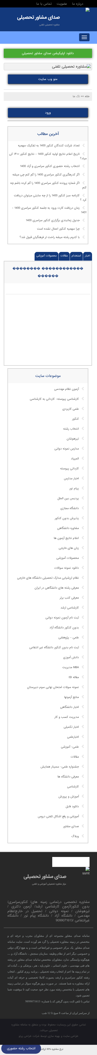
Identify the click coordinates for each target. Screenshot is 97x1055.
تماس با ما (44, 3)
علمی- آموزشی (70, 747)
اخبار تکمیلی (71, 727)
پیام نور (74, 488)
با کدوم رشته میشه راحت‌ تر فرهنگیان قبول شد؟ (50, 237)
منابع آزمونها (71, 697)
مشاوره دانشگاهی (68, 528)
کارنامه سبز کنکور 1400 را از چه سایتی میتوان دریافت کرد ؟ (50, 198)
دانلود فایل (72, 806)
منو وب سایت (47, 79)
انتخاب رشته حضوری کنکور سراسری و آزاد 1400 (50, 166)
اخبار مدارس (71, 478)
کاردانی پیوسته (69, 468)
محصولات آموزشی (46, 256)
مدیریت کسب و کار (66, 717)
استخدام (76, 256)
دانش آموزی (71, 657)
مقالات (64, 256)
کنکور (75, 419)
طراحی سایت (70, 1036)
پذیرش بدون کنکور (67, 518)
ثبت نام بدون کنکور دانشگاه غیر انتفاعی (54, 647)
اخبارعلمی (73, 737)
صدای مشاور (71, 826)
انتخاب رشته (71, 429)
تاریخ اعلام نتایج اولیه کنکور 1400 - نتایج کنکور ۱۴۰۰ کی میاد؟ (48, 156)
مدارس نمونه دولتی (66, 448)
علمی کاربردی (70, 409)
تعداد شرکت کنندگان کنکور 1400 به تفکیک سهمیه (49, 145)
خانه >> (85, 96)
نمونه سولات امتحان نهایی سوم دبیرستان (53, 687)
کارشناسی (73, 786)
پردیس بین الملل (68, 498)
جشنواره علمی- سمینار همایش (60, 767)
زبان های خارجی (69, 548)
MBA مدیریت (70, 667)
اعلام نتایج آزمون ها (66, 538)
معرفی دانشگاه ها (68, 776)
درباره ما (77, 3)
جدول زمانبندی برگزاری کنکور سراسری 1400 (53, 220)
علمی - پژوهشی (68, 637)
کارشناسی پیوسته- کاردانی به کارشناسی (54, 399)
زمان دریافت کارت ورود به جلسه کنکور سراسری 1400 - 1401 (49, 210)
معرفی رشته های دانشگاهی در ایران (57, 588)
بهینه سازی (54, 1036)
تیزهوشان (73, 439)
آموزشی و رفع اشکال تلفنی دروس (58, 816)
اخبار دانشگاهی (69, 707)
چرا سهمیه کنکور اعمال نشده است (58, 229)
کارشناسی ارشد (69, 608)
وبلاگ (75, 836)
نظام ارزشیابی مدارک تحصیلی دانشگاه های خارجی (48, 578)
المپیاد (75, 458)
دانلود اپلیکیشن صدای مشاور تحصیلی (48, 53)
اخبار (87, 256)
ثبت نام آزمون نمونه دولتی (62, 617)
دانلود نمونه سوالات (66, 568)
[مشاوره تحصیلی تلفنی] (88, 10)
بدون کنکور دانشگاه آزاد (64, 627)
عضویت (62, 3)
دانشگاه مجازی (69, 508)
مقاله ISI (74, 677)
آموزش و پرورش (68, 796)
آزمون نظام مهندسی (66, 389)
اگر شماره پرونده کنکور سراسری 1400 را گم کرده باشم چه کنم (48, 185)
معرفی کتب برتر (69, 598)
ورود (48, 112)
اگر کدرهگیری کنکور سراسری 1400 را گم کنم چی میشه (46, 175)
